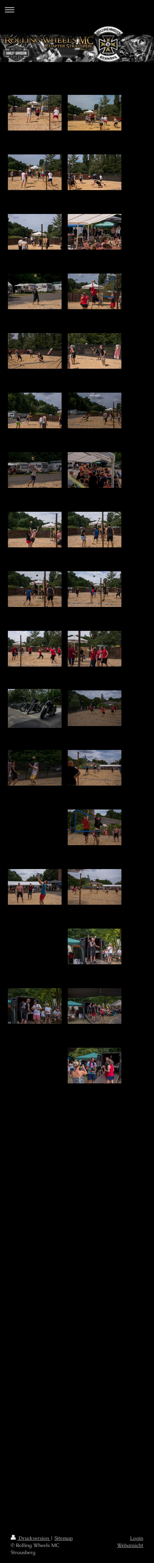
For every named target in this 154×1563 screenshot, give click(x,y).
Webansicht (130, 1545)
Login (136, 1538)
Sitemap (63, 1538)
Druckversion (33, 1538)
